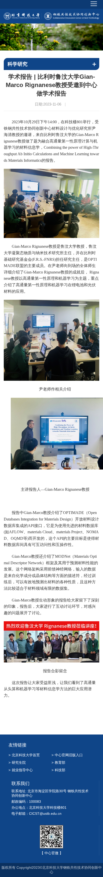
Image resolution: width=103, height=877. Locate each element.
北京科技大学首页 (24, 755)
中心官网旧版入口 (67, 755)
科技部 (58, 770)
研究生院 (17, 762)
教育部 (58, 762)
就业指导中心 (20, 770)
